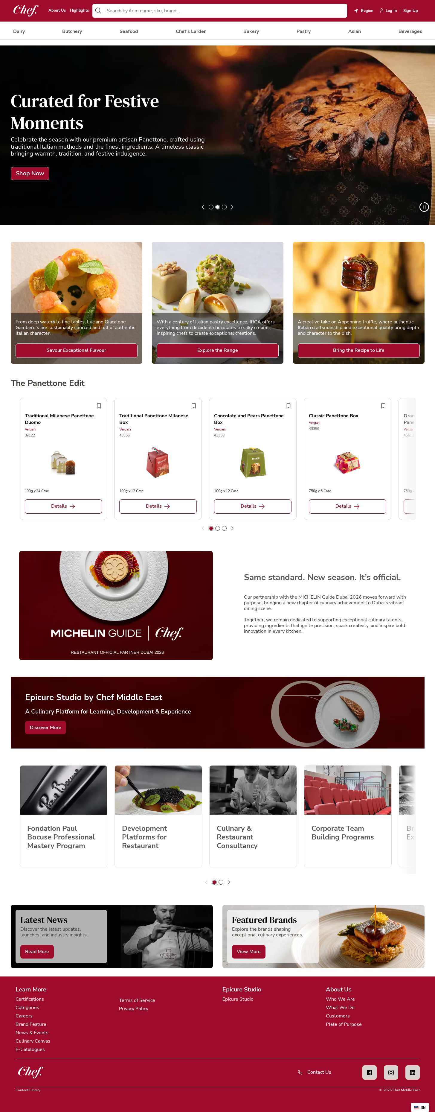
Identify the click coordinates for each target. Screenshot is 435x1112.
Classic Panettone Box (333, 416)
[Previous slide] (203, 207)
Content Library (28, 1090)
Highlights (79, 10)
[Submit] (98, 11)
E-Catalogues (30, 1049)
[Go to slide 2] (217, 207)
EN (423, 1107)
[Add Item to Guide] (99, 406)
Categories (27, 1007)
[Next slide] (232, 207)
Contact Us (319, 1072)
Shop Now (30, 173)
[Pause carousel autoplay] (424, 207)
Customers (338, 1016)
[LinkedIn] (412, 1072)
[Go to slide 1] (211, 207)
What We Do (340, 1007)
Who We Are (340, 999)
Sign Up (410, 10)
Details (59, 506)
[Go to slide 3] (224, 207)
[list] (217, 135)
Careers (24, 1016)
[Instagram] (391, 1072)
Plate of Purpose (344, 1024)
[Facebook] (369, 1072)
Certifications (30, 999)
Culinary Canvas (33, 1041)
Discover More (45, 727)
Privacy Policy (133, 1008)
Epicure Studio (238, 999)
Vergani (30, 429)
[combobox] (225, 11)
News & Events (32, 1032)
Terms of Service (137, 1000)
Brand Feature (31, 1024)
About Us (57, 10)
